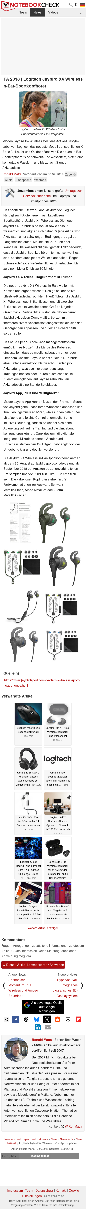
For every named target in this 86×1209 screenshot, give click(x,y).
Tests (23, 12)
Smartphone (23, 180)
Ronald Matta (11, 174)
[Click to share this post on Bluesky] (36, 1019)
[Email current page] (48, 1027)
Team (29, 1190)
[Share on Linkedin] (38, 1027)
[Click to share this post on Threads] (26, 1019)
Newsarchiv (66, 1139)
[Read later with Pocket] (68, 1019)
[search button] (71, 5)
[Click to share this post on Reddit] (57, 1019)
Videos (53, 12)
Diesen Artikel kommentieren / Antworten (34, 964)
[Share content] (6, 1019)
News (37, 12)
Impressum (15, 1190)
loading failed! (10, 1156)
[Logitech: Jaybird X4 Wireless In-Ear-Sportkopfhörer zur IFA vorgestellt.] (43, 109)
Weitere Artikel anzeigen (43, 928)
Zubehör (70, 174)
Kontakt (61, 1190)
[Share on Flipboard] (78, 1019)
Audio (8, 180)
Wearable (40, 180)
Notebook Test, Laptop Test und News (26, 1139)
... (81, 12)
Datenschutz (44, 1190)
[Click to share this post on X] (47, 1019)
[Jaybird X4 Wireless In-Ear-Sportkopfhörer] (20, 522)
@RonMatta (73, 1126)
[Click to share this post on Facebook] (15, 1019)
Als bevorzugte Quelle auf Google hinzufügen (47, 1006)
